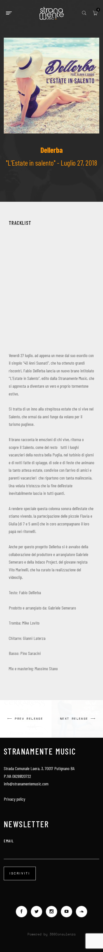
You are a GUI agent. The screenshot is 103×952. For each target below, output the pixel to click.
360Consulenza (63, 934)
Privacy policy (14, 799)
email (9, 840)
